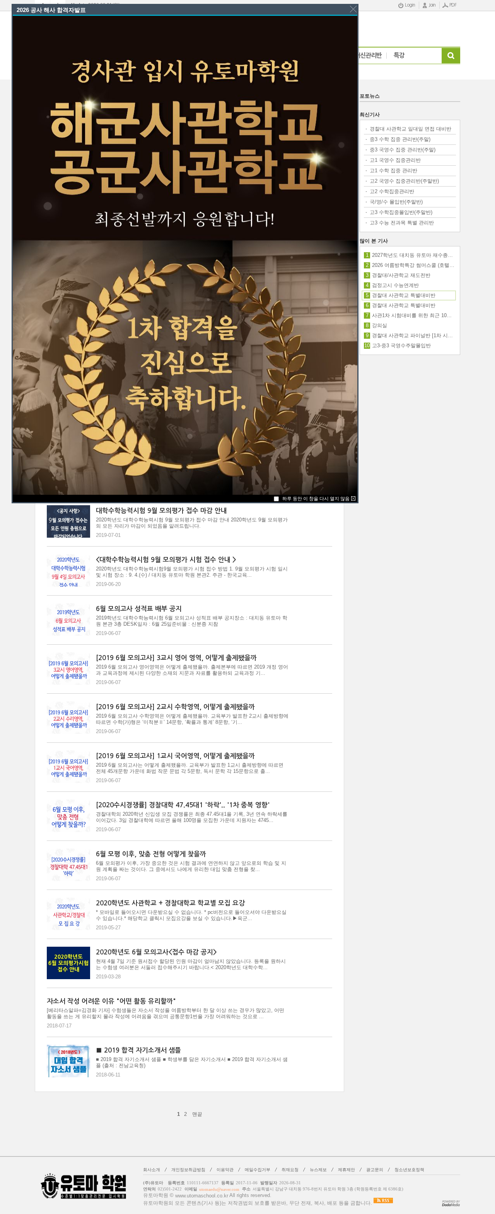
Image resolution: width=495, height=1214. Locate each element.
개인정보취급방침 (188, 1169)
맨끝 (197, 1114)
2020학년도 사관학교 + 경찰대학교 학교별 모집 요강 (170, 903)
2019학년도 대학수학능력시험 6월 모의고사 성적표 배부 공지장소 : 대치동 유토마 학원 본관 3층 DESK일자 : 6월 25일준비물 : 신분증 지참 (191, 621)
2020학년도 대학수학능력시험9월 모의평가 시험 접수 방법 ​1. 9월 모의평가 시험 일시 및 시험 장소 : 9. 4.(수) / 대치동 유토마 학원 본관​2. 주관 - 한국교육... (192, 572)
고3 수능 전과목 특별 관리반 (402, 223)
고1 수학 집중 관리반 (393, 170)
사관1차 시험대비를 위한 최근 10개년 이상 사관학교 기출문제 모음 (413, 315)
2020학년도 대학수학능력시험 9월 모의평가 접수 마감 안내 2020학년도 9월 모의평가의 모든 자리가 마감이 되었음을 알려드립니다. (192, 523)
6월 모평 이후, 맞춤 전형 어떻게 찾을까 (151, 854)
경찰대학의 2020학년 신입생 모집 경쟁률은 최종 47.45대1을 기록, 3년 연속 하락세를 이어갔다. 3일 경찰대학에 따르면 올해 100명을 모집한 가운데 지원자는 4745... (191, 817)
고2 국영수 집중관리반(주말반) (404, 181)
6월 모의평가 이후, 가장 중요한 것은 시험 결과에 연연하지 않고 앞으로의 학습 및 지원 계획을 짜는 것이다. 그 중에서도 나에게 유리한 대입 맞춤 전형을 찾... (191, 866)
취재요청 (290, 1169)
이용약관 (225, 1169)
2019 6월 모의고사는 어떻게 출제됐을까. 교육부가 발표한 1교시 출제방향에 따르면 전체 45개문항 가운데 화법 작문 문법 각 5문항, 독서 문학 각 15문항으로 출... (189, 768)
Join (432, 5)
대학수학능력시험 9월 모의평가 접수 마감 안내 (161, 511)
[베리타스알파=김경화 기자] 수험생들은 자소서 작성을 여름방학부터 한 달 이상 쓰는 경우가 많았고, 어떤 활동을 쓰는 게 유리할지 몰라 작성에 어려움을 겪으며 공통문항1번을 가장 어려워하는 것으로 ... (165, 1013)
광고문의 (374, 1169)
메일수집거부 (257, 1169)
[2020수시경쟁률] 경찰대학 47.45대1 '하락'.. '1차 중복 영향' (183, 805)
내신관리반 (368, 55)
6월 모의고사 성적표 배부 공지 (139, 609)
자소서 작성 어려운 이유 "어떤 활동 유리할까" (111, 1001)
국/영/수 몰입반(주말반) (396, 202)
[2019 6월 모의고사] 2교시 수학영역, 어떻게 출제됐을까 (175, 707)
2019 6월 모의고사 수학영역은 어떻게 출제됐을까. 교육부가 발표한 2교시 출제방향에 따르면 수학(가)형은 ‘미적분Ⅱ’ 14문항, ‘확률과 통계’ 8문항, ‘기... (192, 719)
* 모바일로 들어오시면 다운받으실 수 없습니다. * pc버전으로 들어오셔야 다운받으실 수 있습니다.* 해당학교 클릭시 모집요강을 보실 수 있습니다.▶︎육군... (191, 915)
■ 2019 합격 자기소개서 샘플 (138, 1050)
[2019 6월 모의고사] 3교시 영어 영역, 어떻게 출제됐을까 (176, 658)
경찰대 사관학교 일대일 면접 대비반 (410, 129)
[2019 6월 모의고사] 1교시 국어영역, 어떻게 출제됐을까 (175, 756)
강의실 (379, 325)
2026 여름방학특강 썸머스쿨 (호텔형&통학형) (413, 265)
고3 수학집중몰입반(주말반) (401, 212)
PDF (452, 5)
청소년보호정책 (409, 1169)
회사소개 (151, 1169)
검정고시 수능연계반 (395, 285)
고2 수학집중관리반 (392, 191)
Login (410, 5)
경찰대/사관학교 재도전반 (401, 275)
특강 (399, 55)
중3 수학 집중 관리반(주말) (400, 139)
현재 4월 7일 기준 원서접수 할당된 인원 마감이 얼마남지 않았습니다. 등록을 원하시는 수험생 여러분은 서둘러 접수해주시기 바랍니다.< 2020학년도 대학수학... (191, 964)
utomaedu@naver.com (219, 1189)
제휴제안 (346, 1169)
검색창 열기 (451, 55)
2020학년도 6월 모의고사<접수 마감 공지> (156, 952)
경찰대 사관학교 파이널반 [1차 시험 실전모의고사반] (413, 335)
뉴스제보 (318, 1169)
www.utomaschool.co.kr (201, 1196)
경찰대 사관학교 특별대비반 (403, 305)
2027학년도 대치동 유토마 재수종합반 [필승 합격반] (413, 255)
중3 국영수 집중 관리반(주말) (402, 150)
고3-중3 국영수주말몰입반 (401, 345)
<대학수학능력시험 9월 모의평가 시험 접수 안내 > (166, 560)
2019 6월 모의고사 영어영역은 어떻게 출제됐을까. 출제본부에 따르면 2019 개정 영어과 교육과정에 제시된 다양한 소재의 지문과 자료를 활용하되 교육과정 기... (192, 670)
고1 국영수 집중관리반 (395, 160)
